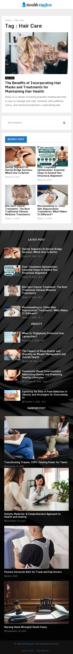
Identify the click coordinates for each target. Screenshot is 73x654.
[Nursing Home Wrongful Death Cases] (36, 602)
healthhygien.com (30, 643)
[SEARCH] (64, 122)
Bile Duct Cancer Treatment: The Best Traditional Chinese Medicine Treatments (17, 210)
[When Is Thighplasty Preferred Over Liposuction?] (12, 337)
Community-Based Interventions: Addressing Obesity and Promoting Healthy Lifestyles (42, 374)
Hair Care (10, 78)
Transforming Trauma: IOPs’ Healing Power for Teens (35, 462)
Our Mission (43, 650)
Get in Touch (27, 650)
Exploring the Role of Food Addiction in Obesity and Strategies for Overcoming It (45, 395)
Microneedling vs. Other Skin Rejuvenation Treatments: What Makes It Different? (52, 210)
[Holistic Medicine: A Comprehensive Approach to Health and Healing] (36, 489)
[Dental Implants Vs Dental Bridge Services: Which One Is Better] (20, 156)
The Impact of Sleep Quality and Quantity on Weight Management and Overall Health (44, 354)
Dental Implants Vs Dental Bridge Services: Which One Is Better (19, 170)
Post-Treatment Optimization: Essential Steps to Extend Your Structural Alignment (51, 171)
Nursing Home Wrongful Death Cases (25, 627)
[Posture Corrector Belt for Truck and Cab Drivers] (36, 547)
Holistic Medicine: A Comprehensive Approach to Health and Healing (32, 515)
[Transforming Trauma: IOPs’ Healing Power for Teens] (36, 437)
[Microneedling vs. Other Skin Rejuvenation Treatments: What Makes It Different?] (52, 195)
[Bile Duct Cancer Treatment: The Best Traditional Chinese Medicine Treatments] (20, 195)
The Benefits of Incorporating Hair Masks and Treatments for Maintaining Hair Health (33, 87)
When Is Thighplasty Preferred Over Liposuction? (43, 334)
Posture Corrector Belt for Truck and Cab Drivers (33, 572)
